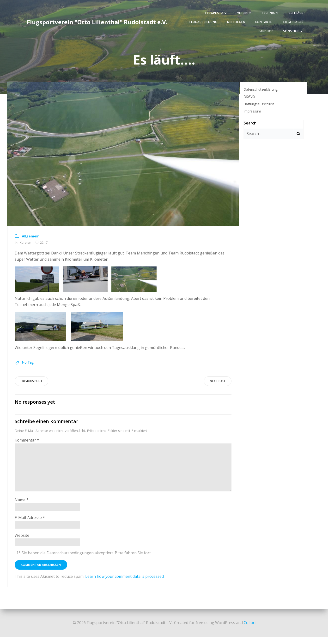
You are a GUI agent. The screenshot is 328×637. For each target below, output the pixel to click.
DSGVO (249, 96)
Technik (268, 13)
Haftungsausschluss (258, 104)
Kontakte (263, 22)
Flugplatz (214, 13)
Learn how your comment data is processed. (124, 576)
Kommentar (27, 440)
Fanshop (266, 31)
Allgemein (30, 236)
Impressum (252, 111)
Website (22, 535)
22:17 (44, 242)
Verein (242, 13)
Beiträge (296, 13)
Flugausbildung (203, 22)
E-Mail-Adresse (30, 517)
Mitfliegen (236, 22)
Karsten (25, 242)
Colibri (249, 622)
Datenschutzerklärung (260, 89)
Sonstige (291, 31)
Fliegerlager (293, 22)
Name (22, 499)
